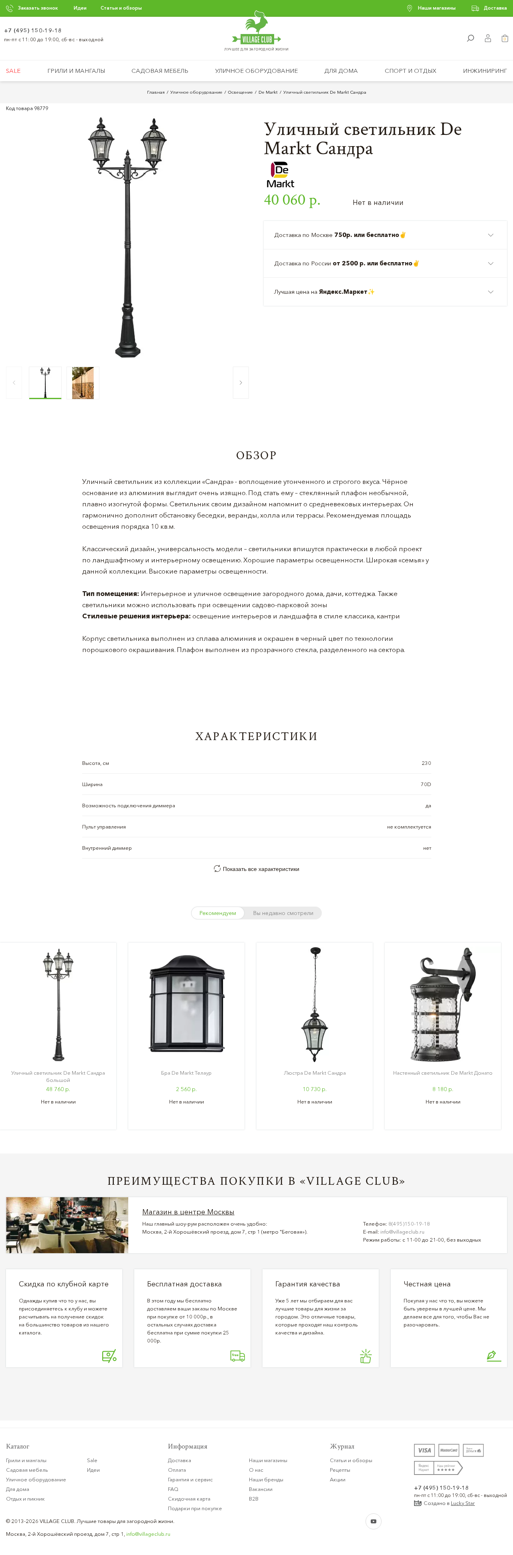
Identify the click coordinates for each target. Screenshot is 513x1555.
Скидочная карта (189, 1498)
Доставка (495, 8)
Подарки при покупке (195, 1508)
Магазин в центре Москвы (188, 1212)
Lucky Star (463, 1503)
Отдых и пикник (25, 1498)
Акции (337, 1479)
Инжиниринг (485, 70)
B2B (254, 1498)
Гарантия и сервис (190, 1479)
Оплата (177, 1470)
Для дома (341, 70)
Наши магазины (437, 8)
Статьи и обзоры (121, 8)
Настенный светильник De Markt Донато (443, 1072)
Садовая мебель (159, 70)
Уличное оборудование (256, 70)
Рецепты (340, 1470)
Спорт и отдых (410, 70)
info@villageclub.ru (402, 1231)
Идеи (80, 8)
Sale (13, 70)
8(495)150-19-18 (409, 1223)
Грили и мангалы (76, 70)
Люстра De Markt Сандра (315, 1072)
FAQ (173, 1489)
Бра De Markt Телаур (186, 1072)
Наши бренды (266, 1479)
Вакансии (261, 1489)
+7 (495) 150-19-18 (33, 30)
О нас (256, 1470)
